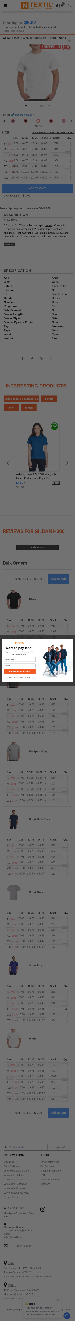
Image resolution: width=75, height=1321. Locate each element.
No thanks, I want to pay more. (19, 677)
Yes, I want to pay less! (19, 671)
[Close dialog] (70, 641)
